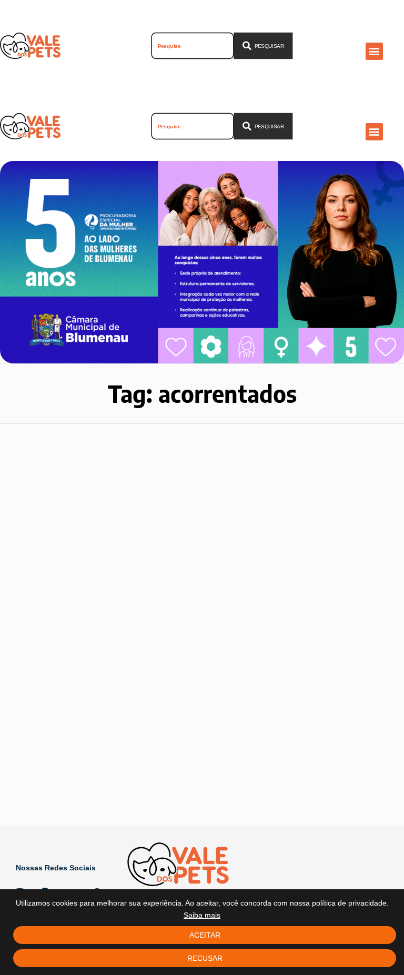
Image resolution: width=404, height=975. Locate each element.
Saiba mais (202, 915)
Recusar (205, 958)
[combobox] (193, 46)
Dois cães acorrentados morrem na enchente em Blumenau (84, 679)
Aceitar (204, 935)
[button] (374, 51)
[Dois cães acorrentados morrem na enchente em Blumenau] (98, 551)
